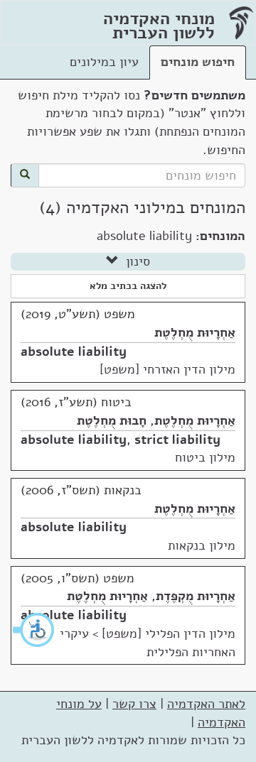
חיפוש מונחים (198, 61)
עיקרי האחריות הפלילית (147, 642)
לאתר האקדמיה (206, 703)
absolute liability (74, 351)
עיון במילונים (104, 61)
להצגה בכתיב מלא (128, 286)
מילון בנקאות (201, 545)
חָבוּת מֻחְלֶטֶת (111, 420)
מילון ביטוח (205, 457)
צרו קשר (134, 703)
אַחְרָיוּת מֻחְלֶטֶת (194, 332)
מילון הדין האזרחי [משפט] (167, 369)
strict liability (177, 439)
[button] (34, 630)
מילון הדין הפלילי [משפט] (168, 633)
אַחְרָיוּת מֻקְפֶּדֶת (195, 595)
